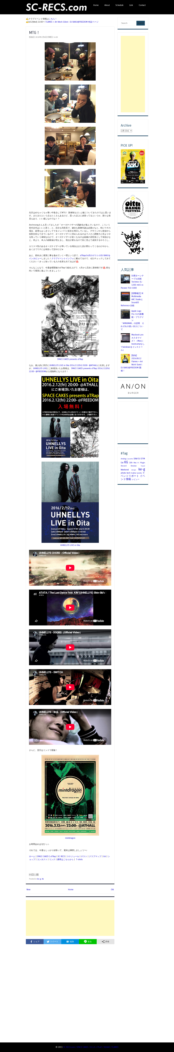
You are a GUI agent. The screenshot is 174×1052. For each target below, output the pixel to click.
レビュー (135, 479)
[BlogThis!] (32, 874)
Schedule (119, 5)
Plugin (142, 462)
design (133, 470)
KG (43, 879)
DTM (143, 458)
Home (96, 5)
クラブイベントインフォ (62, 258)
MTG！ (34, 32)
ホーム (32, 856)
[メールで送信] (30, 874)
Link (131, 5)
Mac (135, 462)
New (28, 889)
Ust (104, 856)
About (107, 5)
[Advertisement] (70, 918)
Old (112, 889)
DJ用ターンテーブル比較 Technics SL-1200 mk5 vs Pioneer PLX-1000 (132, 281)
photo (123, 473)
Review (134, 466)
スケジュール (73, 856)
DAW (136, 458)
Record (123, 466)
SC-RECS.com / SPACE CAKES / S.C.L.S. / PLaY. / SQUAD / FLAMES (90, 1047)
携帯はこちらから (65, 859)
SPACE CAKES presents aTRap (70, 359)
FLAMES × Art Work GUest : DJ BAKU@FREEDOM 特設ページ (71, 22)
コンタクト (42, 859)
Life (130, 462)
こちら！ (53, 19)
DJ (139, 458)
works (139, 473)
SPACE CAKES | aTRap (46, 856)
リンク (52, 859)
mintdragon (70, 838)
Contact (142, 5)
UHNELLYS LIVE (40, 368)
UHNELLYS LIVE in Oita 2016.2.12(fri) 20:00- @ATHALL (73, 365)
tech (128, 473)
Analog (123, 459)
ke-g (39, 879)
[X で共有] (35, 874)
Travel (143, 466)
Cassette (130, 459)
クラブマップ (95, 856)
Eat (122, 462)
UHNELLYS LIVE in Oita (70, 545)
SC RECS (61, 856)
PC (138, 463)
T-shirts (79, 859)
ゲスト (84, 856)
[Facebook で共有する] (37, 874)
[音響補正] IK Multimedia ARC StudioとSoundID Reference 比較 (132, 299)
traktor (134, 473)
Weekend (125, 470)
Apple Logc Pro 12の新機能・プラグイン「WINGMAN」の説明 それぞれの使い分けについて (132, 320)
